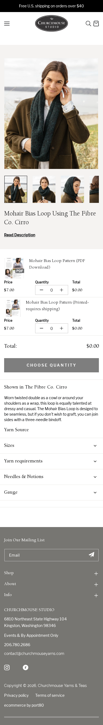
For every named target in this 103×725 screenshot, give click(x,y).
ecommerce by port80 (24, 705)
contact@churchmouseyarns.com (34, 653)
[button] (88, 23)
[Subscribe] (91, 555)
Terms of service (50, 695)
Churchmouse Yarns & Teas (62, 685)
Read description (19, 235)
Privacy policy (16, 695)
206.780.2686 (17, 644)
